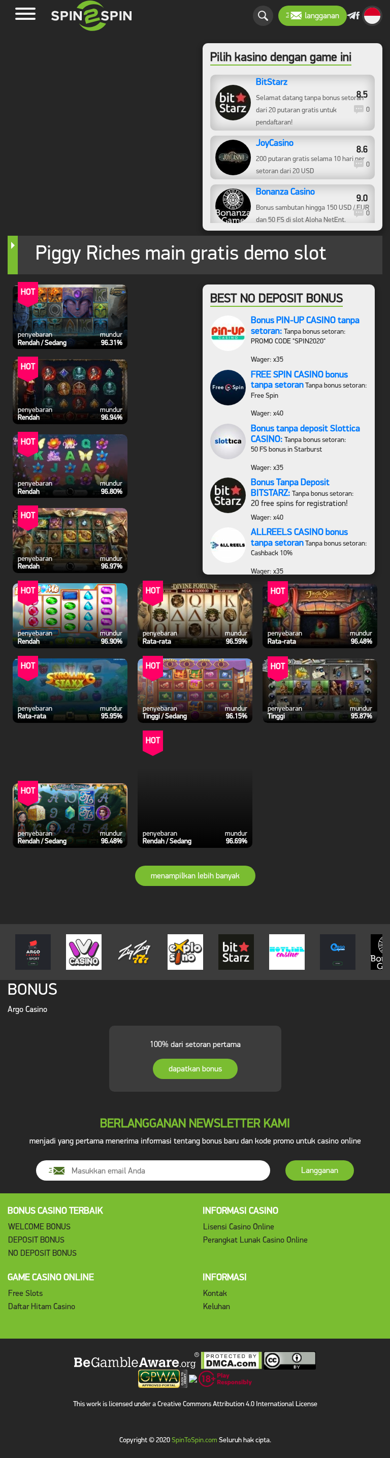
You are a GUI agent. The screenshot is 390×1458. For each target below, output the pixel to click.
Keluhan (216, 1306)
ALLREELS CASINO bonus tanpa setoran (299, 537)
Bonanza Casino (285, 192)
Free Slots (25, 1293)
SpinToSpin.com (194, 1440)
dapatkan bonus (195, 1068)
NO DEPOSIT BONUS (42, 1253)
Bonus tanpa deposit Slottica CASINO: (305, 434)
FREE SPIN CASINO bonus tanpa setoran (299, 380)
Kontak (215, 1293)
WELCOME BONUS (39, 1226)
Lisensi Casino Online (238, 1226)
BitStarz (271, 82)
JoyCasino (275, 143)
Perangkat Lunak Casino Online (255, 1240)
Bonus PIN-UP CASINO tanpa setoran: (305, 325)
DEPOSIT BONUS (36, 1240)
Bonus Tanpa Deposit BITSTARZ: (290, 487)
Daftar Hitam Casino (41, 1306)
